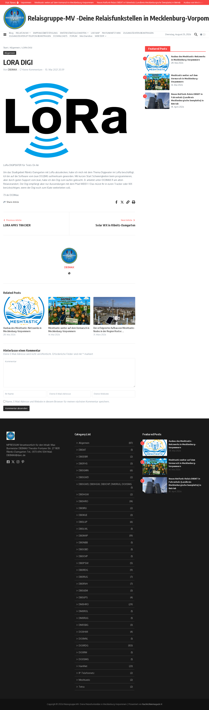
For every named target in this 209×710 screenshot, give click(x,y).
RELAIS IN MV (22, 33)
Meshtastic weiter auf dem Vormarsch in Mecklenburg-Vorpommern (68, 329)
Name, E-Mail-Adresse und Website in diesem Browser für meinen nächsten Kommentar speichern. (58, 401)
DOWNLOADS (60, 36)
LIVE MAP (95, 33)
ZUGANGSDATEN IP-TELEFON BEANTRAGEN (30, 36)
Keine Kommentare (32, 69)
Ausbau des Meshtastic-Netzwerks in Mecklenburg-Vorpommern (22, 329)
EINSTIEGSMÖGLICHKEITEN (73, 33)
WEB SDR (99, 36)
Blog (11, 33)
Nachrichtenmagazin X (152, 704)
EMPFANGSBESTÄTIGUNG (45, 33)
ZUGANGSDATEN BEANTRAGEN (138, 33)
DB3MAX (12, 69)
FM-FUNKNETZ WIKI (111, 33)
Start (5, 47)
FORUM (73, 36)
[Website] (69, 273)
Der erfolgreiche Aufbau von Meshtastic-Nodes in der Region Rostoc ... (114, 329)
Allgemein (15, 47)
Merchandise (86, 36)
